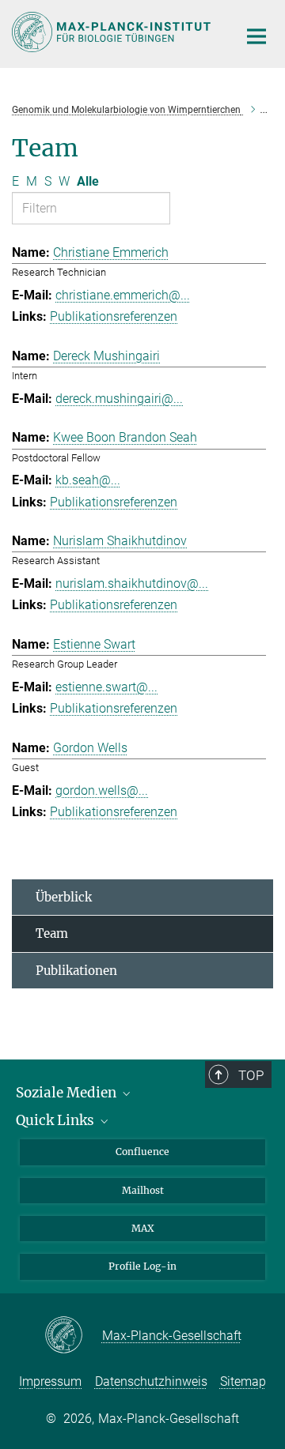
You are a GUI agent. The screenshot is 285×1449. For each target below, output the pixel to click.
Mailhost (143, 1190)
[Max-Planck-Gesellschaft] (73, 1336)
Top (251, 1075)
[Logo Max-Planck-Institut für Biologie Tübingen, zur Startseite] (113, 32)
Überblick (64, 897)
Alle (88, 181)
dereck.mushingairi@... (119, 398)
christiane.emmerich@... (122, 295)
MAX (142, 1228)
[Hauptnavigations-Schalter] (256, 36)
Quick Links (56, 1120)
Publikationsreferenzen (113, 316)
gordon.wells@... (101, 790)
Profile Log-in (142, 1266)
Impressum (50, 1381)
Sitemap (243, 1381)
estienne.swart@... (106, 686)
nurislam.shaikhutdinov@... (131, 583)
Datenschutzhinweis (151, 1381)
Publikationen (76, 970)
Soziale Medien (68, 1093)
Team (52, 933)
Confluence (142, 1151)
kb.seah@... (87, 479)
